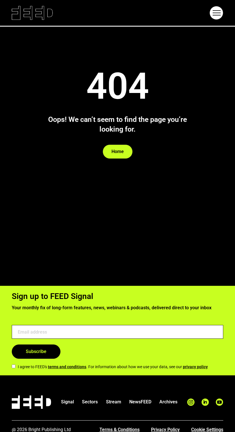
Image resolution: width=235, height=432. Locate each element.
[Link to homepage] (32, 13)
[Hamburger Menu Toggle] (216, 13)
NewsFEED (140, 402)
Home (117, 151)
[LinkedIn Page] (205, 402)
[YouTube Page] (219, 402)
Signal (67, 402)
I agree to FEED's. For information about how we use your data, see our (113, 366)
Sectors (90, 402)
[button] (216, 13)
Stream (113, 402)
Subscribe (36, 351)
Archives (168, 402)
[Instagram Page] (191, 402)
